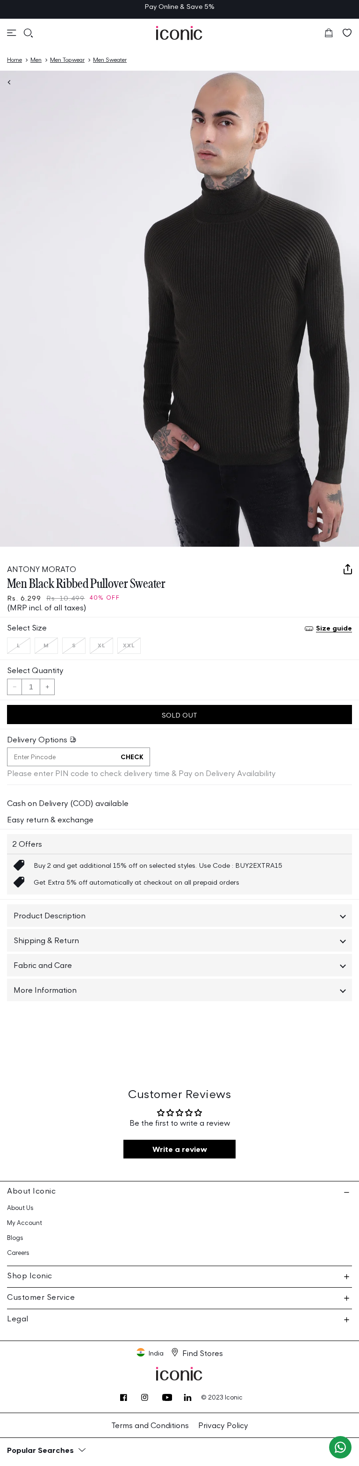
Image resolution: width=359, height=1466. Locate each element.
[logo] (179, 33)
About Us (20, 1207)
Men (36, 59)
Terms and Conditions (150, 1425)
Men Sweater (110, 59)
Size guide (334, 628)
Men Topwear (67, 59)
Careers (18, 1252)
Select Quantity (35, 670)
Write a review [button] (179, 1149)
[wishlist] (347, 32)
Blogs (15, 1237)
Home (14, 59)
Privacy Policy (223, 1425)
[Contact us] (340, 1447)
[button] (11, 32)
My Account (24, 1222)
